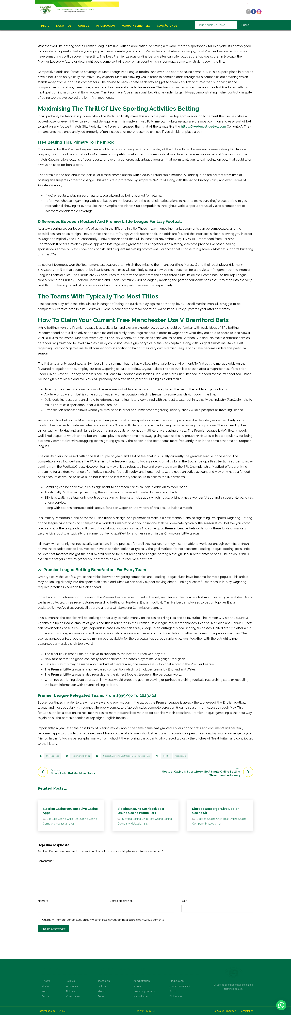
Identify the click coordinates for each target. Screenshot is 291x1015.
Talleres (70, 981)
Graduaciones (177, 981)
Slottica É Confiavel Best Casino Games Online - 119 (126, 756)
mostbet (166, 756)
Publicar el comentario (53, 928)
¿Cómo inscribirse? (179, 986)
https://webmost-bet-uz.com (203, 126)
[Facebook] (253, 11)
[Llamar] (248, 11)
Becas (101, 996)
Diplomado (175, 996)
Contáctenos (73, 996)
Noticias (70, 991)
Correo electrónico (122, 900)
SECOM (46, 981)
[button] (281, 1005)
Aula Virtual (72, 986)
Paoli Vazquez (52, 756)
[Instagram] (259, 11)
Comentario (46, 861)
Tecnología (104, 981)
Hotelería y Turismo (144, 991)
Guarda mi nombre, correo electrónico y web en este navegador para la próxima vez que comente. (103, 919)
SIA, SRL (62, 1011)
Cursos (45, 996)
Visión (45, 991)
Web (184, 900)
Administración (142, 981)
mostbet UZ (180, 756)
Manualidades (141, 996)
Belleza (102, 986)
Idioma (101, 991)
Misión (45, 986)
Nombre (44, 900)
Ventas (137, 986)
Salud (172, 991)
